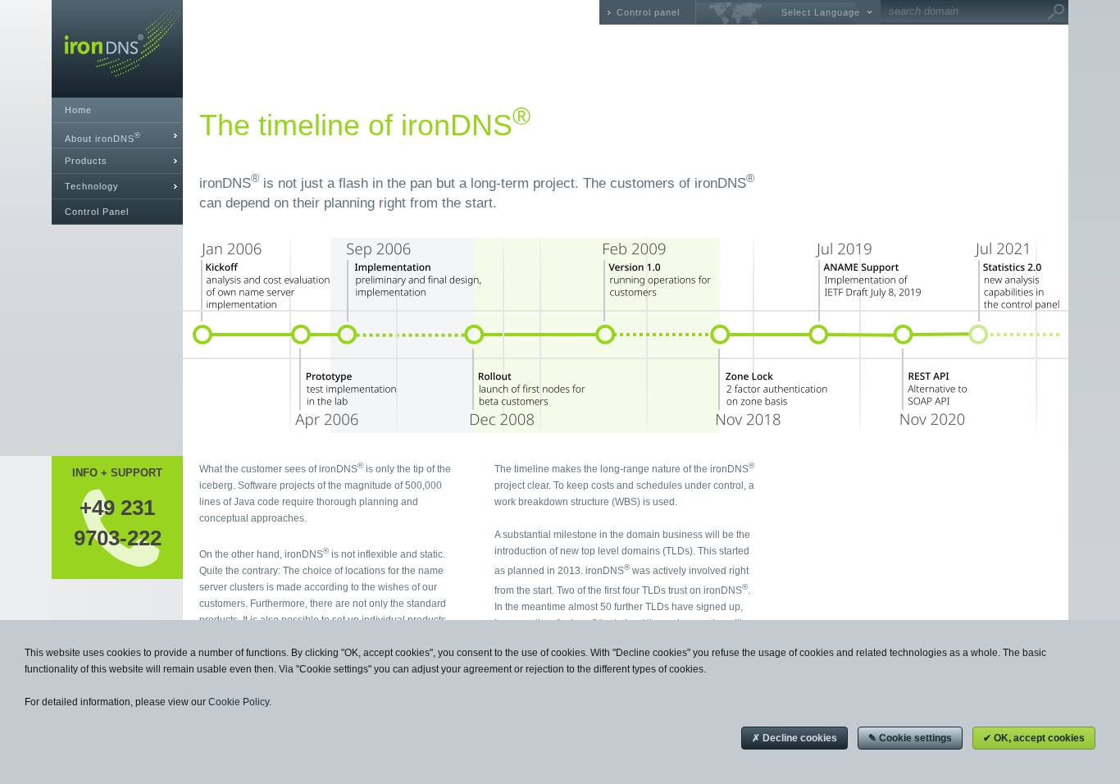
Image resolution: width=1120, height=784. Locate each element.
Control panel (648, 12)
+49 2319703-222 (118, 522)
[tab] (117, 135)
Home (78, 110)
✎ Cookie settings (910, 738)
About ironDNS (103, 137)
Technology (92, 186)
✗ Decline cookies (794, 738)
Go (1056, 12)
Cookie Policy (238, 702)
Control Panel (97, 212)
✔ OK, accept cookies (1034, 738)
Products (86, 161)
